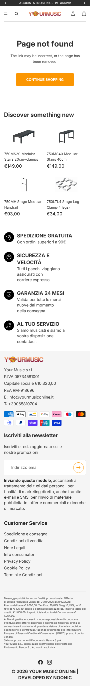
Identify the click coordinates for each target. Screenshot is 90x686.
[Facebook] (41, 662)
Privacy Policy (17, 561)
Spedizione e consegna (26, 533)
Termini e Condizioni (23, 574)
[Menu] (6, 14)
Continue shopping (45, 80)
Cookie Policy (17, 567)
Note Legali (14, 547)
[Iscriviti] (78, 467)
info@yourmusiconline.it (31, 397)
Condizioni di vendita (24, 540)
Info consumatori (20, 554)
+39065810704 (22, 403)
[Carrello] (84, 13)
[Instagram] (49, 662)
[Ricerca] (16, 13)
